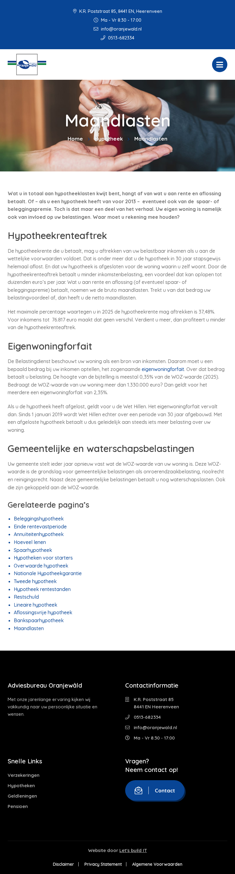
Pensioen (18, 806)
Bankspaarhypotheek (39, 620)
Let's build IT (133, 850)
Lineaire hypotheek (35, 605)
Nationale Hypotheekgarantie (48, 573)
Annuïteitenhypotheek (39, 534)
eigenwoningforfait (163, 369)
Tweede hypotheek (35, 581)
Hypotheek (109, 138)
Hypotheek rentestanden (42, 589)
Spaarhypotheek (33, 550)
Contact (165, 790)
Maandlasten (29, 628)
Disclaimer (63, 864)
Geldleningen (22, 796)
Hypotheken (21, 785)
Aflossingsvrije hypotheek (43, 612)
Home (75, 138)
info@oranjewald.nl (121, 29)
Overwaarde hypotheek (41, 566)
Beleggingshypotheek (39, 519)
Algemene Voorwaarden (157, 864)
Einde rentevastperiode (40, 526)
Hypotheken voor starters (43, 558)
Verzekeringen (23, 775)
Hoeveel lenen (30, 542)
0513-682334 (120, 38)
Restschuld (26, 597)
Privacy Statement (103, 864)
